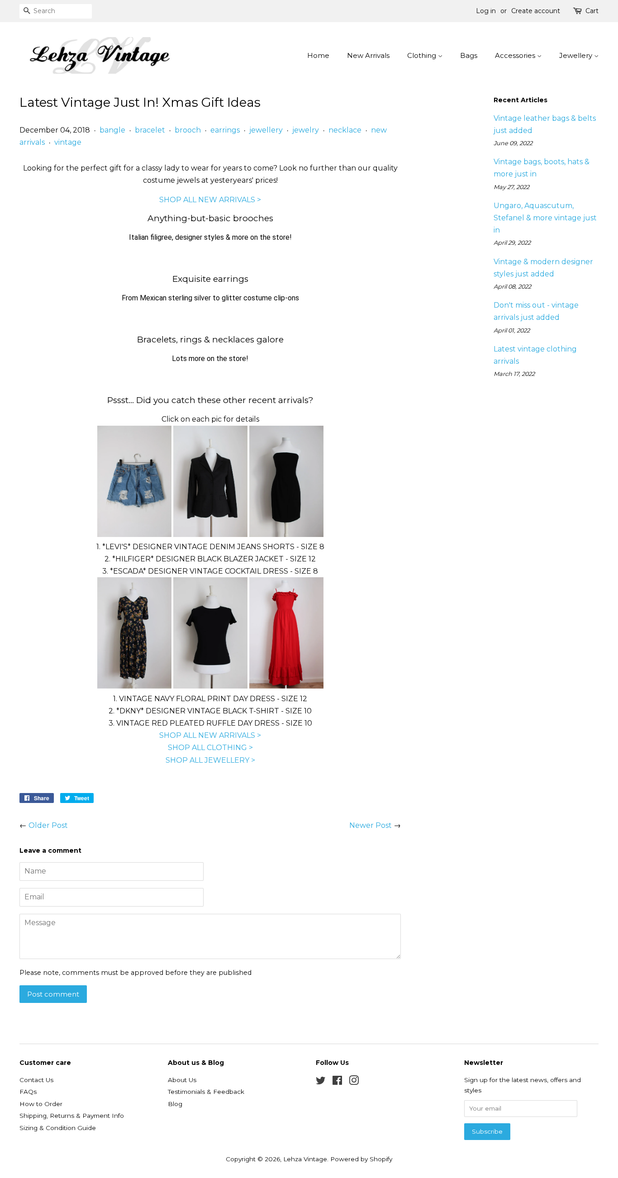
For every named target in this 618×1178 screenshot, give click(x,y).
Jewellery (576, 55)
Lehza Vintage (305, 1159)
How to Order (40, 1103)
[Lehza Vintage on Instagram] (354, 1082)
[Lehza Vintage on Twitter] (321, 1082)
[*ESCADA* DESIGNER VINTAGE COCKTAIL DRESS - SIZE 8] (286, 534)
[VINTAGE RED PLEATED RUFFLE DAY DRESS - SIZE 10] (286, 686)
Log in (486, 11)
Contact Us (36, 1079)
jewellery (266, 130)
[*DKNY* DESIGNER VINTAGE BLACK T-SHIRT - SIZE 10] (210, 686)
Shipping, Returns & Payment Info (71, 1115)
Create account (535, 11)
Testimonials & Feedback (206, 1091)
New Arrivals (368, 55)
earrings (225, 130)
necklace (344, 130)
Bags (468, 55)
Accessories (516, 55)
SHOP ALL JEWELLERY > (210, 760)
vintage (67, 142)
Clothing (422, 55)
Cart (592, 11)
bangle (112, 130)
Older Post (48, 825)
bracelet (150, 130)
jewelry (305, 130)
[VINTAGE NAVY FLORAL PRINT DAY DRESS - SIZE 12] (134, 686)
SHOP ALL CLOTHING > (210, 747)
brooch (188, 130)
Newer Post (370, 825)
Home (318, 55)
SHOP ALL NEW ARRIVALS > (210, 199)
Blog (175, 1103)
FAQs (28, 1091)
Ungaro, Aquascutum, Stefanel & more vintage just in (545, 217)
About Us (182, 1079)
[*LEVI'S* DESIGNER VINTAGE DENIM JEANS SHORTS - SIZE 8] (134, 534)
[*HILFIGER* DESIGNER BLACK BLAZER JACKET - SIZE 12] (210, 534)
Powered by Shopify (361, 1159)
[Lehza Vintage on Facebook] (337, 1082)
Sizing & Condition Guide (57, 1127)
